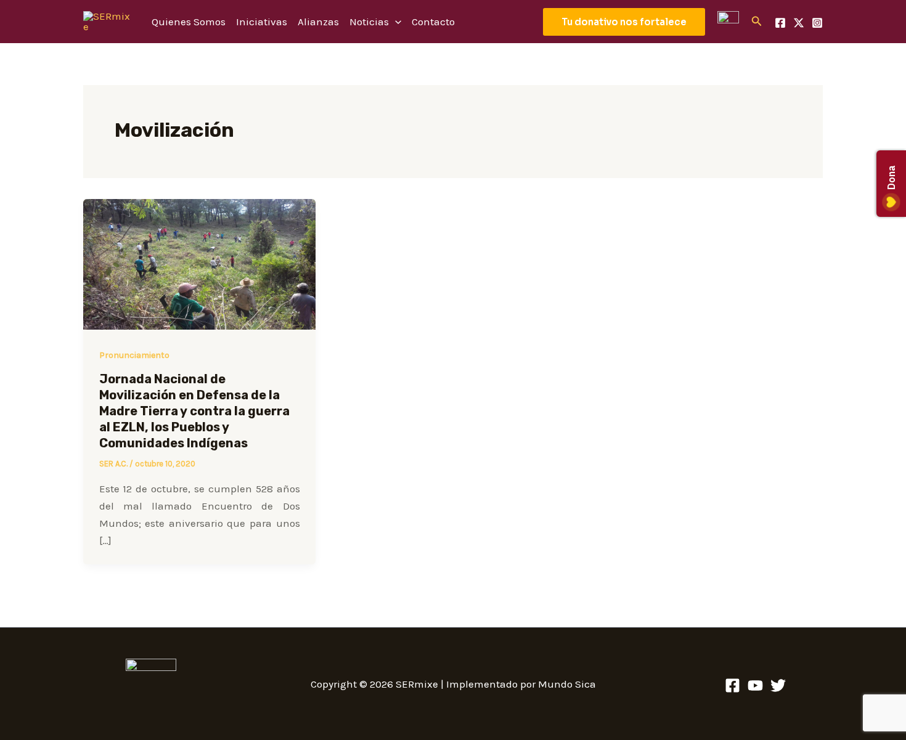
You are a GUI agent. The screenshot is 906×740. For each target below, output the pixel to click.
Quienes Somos (189, 21)
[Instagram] (817, 22)
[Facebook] (780, 22)
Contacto (433, 21)
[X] (798, 22)
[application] (395, 21)
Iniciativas (261, 21)
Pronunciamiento (134, 355)
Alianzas (318, 21)
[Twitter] (778, 685)
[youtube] (755, 685)
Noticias (369, 21)
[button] (624, 22)
